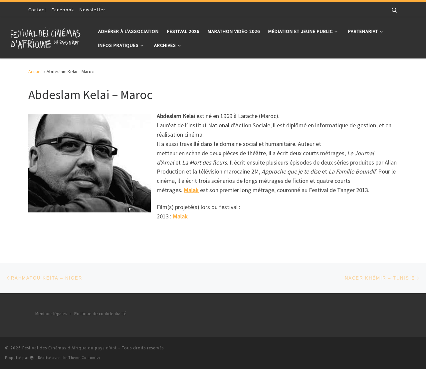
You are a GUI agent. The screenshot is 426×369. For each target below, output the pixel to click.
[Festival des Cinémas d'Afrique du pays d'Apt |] (46, 36)
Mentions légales (51, 313)
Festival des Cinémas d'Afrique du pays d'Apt (69, 348)
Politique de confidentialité (100, 313)
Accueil (35, 71)
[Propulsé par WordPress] (32, 357)
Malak (191, 190)
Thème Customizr (85, 357)
